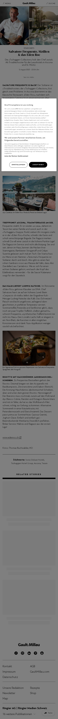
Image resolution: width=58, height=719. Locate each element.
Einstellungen (18, 165)
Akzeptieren (38, 165)
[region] (29, 134)
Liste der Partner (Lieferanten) (16, 156)
